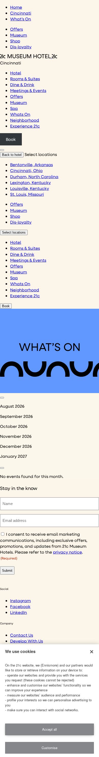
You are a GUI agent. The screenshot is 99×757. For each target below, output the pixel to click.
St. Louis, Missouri (27, 194)
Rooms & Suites (25, 78)
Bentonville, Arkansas (31, 164)
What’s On (20, 18)
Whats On (20, 114)
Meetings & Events (28, 90)
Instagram (20, 600)
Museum (18, 35)
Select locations (14, 232)
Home (16, 7)
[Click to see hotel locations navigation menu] (2, 150)
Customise (49, 747)
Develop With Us (26, 641)
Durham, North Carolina (34, 176)
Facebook (20, 606)
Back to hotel (12, 155)
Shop (15, 40)
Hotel (15, 72)
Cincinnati (20, 13)
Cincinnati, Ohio (26, 170)
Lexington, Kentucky (30, 182)
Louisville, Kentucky (29, 188)
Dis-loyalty (20, 46)
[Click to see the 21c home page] (28, 56)
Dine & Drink (22, 84)
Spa (14, 108)
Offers (16, 29)
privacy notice (67, 552)
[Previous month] (2, 397)
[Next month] (2, 468)
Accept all (49, 729)
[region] (49, 700)
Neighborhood (24, 120)
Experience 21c (25, 126)
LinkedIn (18, 612)
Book (11, 139)
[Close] (91, 651)
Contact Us (21, 635)
